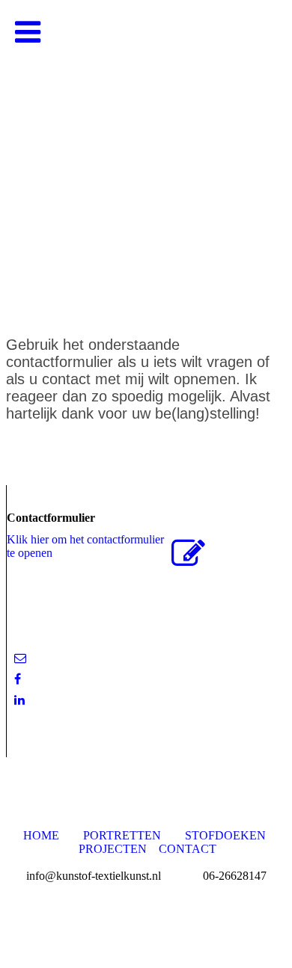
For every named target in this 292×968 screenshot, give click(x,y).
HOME (41, 835)
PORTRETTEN (122, 835)
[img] (146, 149)
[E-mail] (20, 658)
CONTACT (187, 848)
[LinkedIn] (19, 700)
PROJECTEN (114, 848)
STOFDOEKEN (225, 835)
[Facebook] (17, 679)
